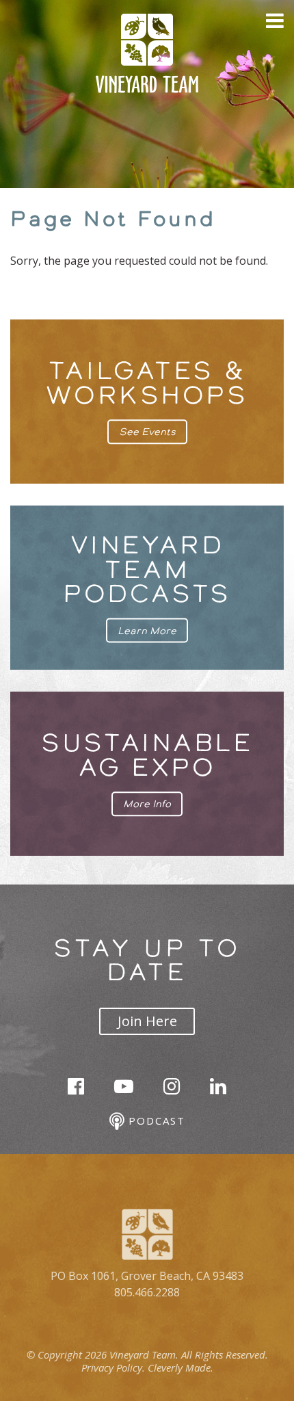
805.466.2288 (147, 1292)
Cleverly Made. (180, 1367)
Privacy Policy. (113, 1367)
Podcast (154, 1120)
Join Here (147, 1021)
